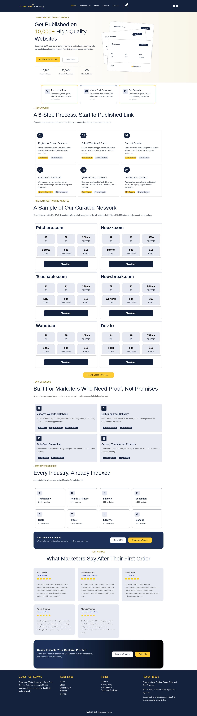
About (96, 6)
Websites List (85, 6)
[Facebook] (174, 6)
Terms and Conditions (109, 690)
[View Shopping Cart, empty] (125, 6)
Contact (105, 6)
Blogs (62, 685)
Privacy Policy (106, 685)
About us (104, 682)
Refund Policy (106, 687)
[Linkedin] (177, 6)
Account (115, 6)
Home (73, 6)
